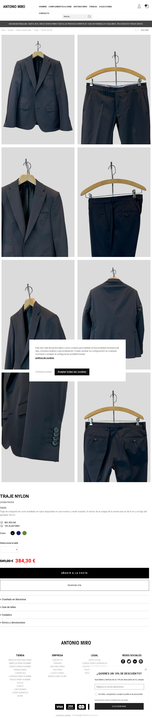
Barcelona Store (57, 676)
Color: (3, 533)
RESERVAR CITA (74, 585)
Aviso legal (95, 660)
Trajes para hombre (20, 680)
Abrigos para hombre (20, 663)
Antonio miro (57, 667)
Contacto (57, 660)
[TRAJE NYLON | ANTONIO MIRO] (38, 89)
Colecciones (57, 673)
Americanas (20, 670)
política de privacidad (133, 694)
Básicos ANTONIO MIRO (20, 660)
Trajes (3, 507)
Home (20, 696)
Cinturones (20, 690)
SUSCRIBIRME (119, 706)
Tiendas (57, 663)
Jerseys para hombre (20, 667)
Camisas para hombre (20, 676)
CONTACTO (44, 13)
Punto (20, 686)
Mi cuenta (139, 5)
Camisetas (20, 673)
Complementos (20, 693)
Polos (20, 683)
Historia (57, 670)
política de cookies (44, 358)
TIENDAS (93, 6)
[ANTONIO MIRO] (14, 6)
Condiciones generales (94, 663)
